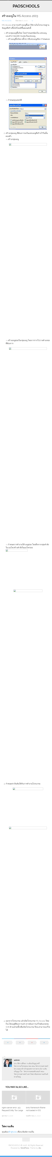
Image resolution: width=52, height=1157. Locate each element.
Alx (39, 1148)
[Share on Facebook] (20, 1045)
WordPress (24, 1148)
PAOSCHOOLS (26, 6)
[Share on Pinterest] (32, 1045)
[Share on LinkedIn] (44, 1045)
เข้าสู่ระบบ (12, 1132)
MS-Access (6, 21)
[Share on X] (8, 1045)
